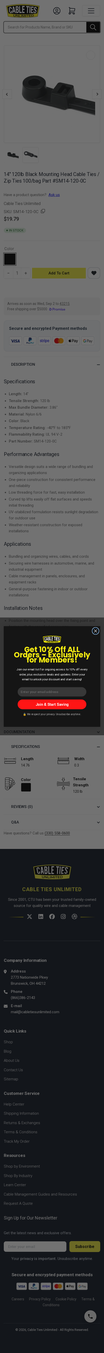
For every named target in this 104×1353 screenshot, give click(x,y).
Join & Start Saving (52, 704)
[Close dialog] (95, 631)
